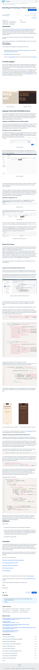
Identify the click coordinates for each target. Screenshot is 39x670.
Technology (16, 3)
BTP (28, 610)
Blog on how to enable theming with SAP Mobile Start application (13, 560)
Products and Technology (10, 3)
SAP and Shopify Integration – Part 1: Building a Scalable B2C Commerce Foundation (16, 618)
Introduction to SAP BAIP (6, 621)
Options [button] (28, 11)
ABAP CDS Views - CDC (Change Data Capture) (12, 608)
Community (8, 1)
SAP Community (4, 3)
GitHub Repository (30, 73)
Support (27, 668)
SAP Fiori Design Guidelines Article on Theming (10, 562)
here (24, 432)
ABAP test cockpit (22, 608)
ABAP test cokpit (28, 608)
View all (3, 660)
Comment (5, 601)
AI (10, 610)
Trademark (23, 668)
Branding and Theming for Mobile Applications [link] (9, 4)
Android (5, 257)
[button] (32, 17)
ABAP (3, 608)
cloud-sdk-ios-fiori (31, 431)
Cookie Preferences (32, 668)
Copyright (13, 668)
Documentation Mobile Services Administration (10, 565)
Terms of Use (9, 668)
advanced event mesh (6, 610)
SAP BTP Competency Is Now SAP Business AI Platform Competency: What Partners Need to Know (19, 627)
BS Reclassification (23, 610)
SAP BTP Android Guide (6, 570)
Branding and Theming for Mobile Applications (19, 8)
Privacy (5, 668)
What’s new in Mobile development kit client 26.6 (10, 630)
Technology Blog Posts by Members (9, 619)
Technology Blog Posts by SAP (23, 3)
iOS (35, 256)
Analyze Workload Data (16, 610)
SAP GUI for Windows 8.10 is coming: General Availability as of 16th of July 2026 (15, 624)
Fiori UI (28, 438)
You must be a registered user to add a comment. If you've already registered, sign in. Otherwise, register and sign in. (18, 599)
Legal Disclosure (18, 668)
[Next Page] (20, 613)
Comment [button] (34, 592)
